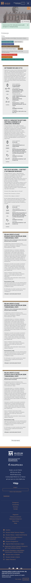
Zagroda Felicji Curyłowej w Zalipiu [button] (9, 54)
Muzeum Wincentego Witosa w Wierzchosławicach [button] (12, 59)
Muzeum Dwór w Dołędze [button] (7, 41)
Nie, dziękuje (18, 579)
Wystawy (15, 507)
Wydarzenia (15, 504)
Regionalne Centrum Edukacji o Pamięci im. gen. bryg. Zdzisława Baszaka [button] (12, 52)
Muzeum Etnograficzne (12, 541)
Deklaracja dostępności (15, 519)
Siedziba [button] (19, 48)
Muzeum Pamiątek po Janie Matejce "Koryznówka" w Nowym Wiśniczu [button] (14, 39)
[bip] (15, 483)
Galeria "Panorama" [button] (18, 41)
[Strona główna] (6, 3)
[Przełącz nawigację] (28, 3)
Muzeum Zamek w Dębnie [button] (7, 44)
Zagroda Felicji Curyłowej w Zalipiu (15, 544)
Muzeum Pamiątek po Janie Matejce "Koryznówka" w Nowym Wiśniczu (14, 551)
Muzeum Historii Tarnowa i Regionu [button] (9, 48)
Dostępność (15, 502)
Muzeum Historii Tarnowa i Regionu (15, 532)
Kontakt (15, 509)
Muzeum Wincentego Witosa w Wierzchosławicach (13, 538)
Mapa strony (15, 521)
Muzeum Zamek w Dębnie (13, 557)
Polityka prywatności (15, 516)
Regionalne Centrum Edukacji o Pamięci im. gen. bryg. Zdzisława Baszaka (16, 547)
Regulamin (15, 514)
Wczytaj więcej (16, 440)
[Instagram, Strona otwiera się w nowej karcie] (9, 568)
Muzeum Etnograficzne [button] (6, 57)
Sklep (15, 523)
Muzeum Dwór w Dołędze (13, 554)
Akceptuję (25, 579)
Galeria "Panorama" (11, 559)
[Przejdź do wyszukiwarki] (28, 8)
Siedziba (8, 530)
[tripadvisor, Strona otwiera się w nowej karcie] (21, 568)
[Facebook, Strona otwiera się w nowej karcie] (13, 568)
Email (14, 487)
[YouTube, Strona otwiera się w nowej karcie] (17, 568)
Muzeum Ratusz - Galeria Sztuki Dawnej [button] (10, 46)
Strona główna (26, 21)
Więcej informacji (6, 576)
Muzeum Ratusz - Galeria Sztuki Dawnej (16, 535)
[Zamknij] (27, 25)
